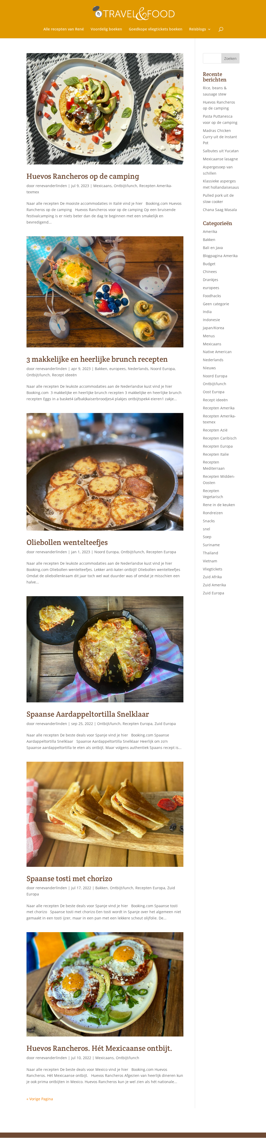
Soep (207, 536)
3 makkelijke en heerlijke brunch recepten (97, 359)
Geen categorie (216, 303)
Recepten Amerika (219, 407)
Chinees (210, 271)
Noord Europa (162, 368)
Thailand (210, 552)
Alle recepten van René (63, 29)
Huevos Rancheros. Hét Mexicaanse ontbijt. (99, 1048)
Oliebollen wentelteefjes (67, 542)
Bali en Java (213, 247)
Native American (217, 351)
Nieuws (209, 367)
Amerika (210, 231)
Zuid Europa (165, 723)
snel (206, 528)
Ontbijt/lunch (125, 185)
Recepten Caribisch (220, 438)
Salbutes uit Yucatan (221, 150)
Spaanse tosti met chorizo (69, 878)
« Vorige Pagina (39, 1098)
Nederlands (138, 368)
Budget (209, 263)
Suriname (211, 544)
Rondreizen (213, 512)
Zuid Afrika (212, 576)
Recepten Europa (161, 551)
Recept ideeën (64, 374)
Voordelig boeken (106, 29)
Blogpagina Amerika (220, 255)
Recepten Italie (216, 454)
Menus (209, 335)
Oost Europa (213, 391)
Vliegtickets (212, 569)
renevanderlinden (51, 185)
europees (117, 368)
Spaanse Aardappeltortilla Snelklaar (87, 714)
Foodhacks (212, 295)
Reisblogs (197, 29)
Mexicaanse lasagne (220, 158)
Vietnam (210, 560)
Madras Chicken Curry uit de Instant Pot (220, 136)
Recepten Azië (215, 430)
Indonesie (211, 319)
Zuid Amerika (214, 584)
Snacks (209, 520)
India (207, 311)
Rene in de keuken (219, 504)
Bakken (101, 368)
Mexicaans (102, 185)
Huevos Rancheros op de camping (82, 176)
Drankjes (210, 279)
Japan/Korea (213, 327)
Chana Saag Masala (220, 209)
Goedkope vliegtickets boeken (155, 29)
